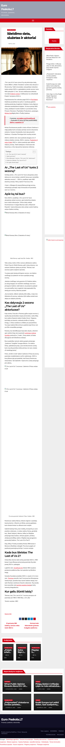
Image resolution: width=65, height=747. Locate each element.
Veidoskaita (44, 742)
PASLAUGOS (60, 734)
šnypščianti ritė (18, 568)
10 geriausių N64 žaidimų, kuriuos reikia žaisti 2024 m (12, 625)
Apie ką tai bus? (11, 156)
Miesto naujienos (12, 742)
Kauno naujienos (18, 744)
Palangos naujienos (43, 744)
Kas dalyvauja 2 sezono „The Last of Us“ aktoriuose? (21, 158)
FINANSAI (38, 681)
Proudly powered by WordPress (9, 732)
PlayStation (34, 99)
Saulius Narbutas (23, 742)
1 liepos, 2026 (41, 689)
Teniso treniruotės (55, 742)
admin (20, 689)
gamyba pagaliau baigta (23, 585)
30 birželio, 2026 (10, 707)
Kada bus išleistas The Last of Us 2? (16, 160)
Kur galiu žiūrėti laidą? (13, 162)
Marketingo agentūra (12, 739)
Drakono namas (15, 94)
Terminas (10, 578)
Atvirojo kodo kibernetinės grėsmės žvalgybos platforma (31, 625)
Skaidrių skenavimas (40, 739)
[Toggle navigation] (33, 20)
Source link (8, 614)
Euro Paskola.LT (12, 719)
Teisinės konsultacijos (26, 739)
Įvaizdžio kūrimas (35, 742)
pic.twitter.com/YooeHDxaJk (26, 118)
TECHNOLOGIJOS (11, 29)
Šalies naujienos (45, 731)
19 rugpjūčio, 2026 (11, 689)
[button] (62, 20)
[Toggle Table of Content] (33, 151)
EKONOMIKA (7, 681)
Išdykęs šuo (8, 113)
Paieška (49, 29)
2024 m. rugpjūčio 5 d (17, 122)
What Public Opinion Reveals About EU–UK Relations (53, 57)
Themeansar (4, 733)
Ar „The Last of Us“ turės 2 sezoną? (16, 154)
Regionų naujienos (30, 744)
